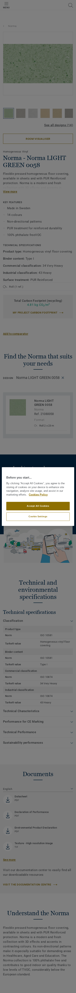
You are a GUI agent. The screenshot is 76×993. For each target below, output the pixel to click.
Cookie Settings (38, 516)
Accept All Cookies (38, 506)
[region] (38, 496)
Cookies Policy (38, 494)
